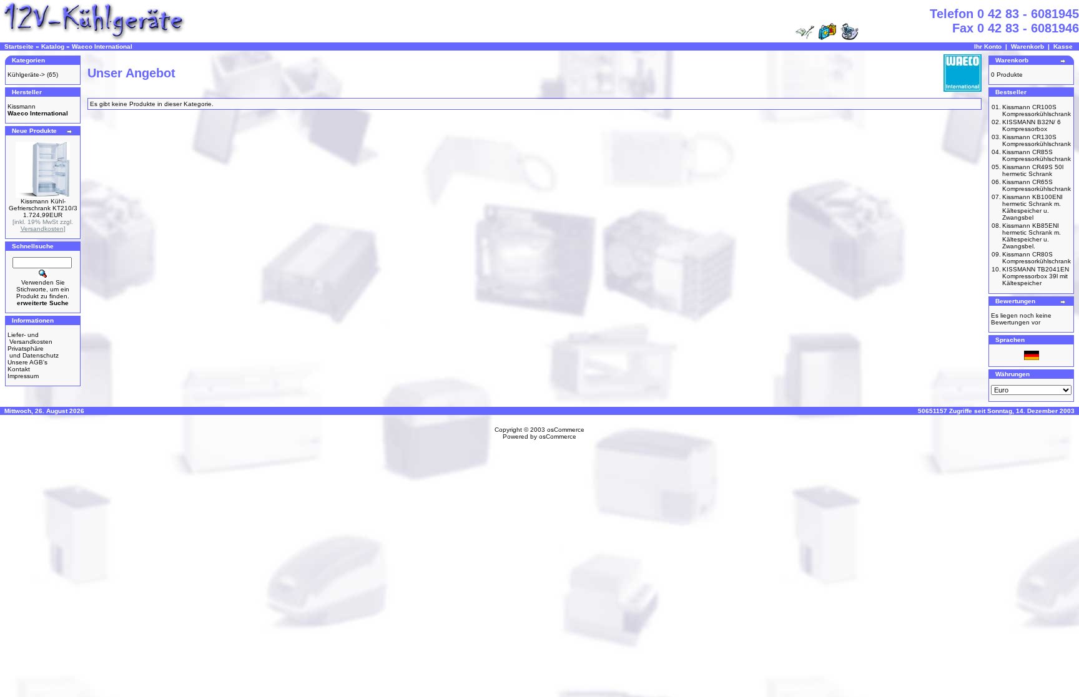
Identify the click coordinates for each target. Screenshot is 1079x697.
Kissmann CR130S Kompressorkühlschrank (1036, 140)
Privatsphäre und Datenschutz (33, 352)
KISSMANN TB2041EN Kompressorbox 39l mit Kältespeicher (1035, 276)
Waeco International (102, 46)
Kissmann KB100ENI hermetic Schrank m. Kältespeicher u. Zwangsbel (1032, 207)
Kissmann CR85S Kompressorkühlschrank (1036, 155)
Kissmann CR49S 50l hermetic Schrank (1032, 170)
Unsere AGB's (27, 362)
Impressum (23, 376)
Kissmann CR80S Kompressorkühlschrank (1036, 258)
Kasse (1063, 46)
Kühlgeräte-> (26, 74)
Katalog (52, 46)
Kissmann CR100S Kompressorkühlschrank (1036, 110)
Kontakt (18, 369)
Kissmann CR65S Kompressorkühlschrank (1036, 185)
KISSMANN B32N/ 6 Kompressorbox (1031, 125)
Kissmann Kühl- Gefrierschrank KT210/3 (43, 205)
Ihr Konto (988, 46)
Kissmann (21, 106)
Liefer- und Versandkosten (29, 338)
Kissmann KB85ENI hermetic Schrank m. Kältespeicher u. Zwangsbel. (1031, 236)
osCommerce (565, 429)
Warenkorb (1027, 46)
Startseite (19, 46)
